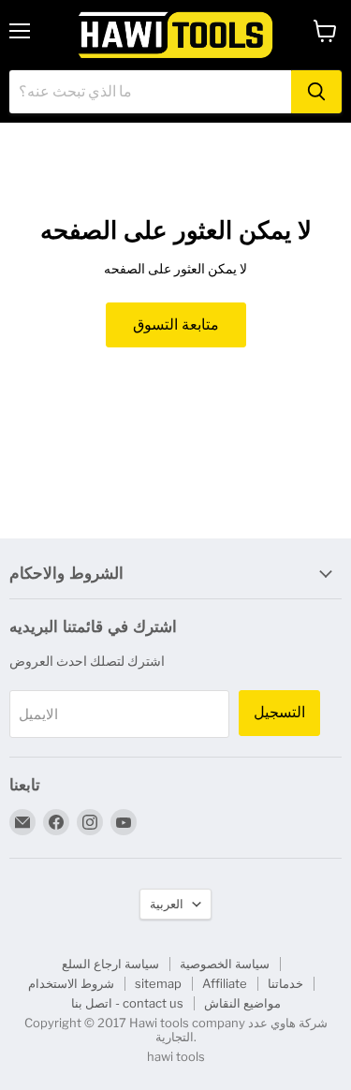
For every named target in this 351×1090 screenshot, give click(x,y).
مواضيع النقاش (242, 1002)
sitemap (158, 983)
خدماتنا (285, 983)
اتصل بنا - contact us (127, 1002)
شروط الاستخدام (71, 983)
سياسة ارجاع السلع (110, 963)
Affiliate (224, 983)
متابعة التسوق (176, 324)
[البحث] (316, 91)
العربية (166, 903)
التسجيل (279, 712)
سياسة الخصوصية (225, 963)
